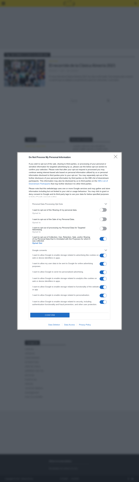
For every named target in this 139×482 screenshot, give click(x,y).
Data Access (69, 325)
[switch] (103, 210)
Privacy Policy (85, 325)
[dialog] (69, 241)
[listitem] (69, 204)
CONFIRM (50, 315)
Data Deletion (54, 325)
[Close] (116, 157)
